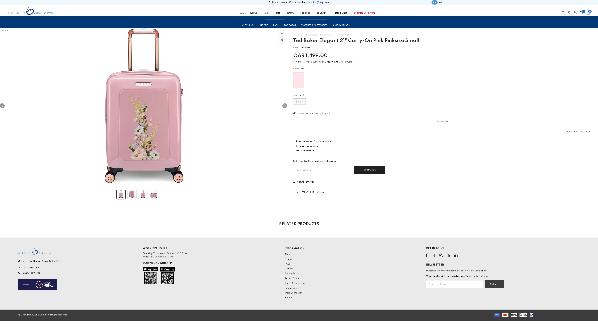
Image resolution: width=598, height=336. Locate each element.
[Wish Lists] (282, 33)
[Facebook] (426, 255)
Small (299, 101)
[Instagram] (441, 255)
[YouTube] (448, 255)
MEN (267, 13)
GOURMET (321, 13)
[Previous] (2, 105)
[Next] (284, 105)
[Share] (282, 40)
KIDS (278, 13)
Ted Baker (305, 48)
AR (440, 2)
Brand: (296, 48)
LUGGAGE (305, 13)
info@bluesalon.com (32, 267)
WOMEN (254, 13)
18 (299, 113)
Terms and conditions (477, 276)
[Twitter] (434, 255)
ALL (242, 13)
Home (298, 35)
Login (574, 13)
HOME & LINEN (340, 13)
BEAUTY (290, 13)
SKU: (568, 132)
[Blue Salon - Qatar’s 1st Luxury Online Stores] (29, 10)
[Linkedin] (456, 255)
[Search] (563, 13)
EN (434, 2)
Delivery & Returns (310, 192)
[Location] (569, 14)
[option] (143, 105)
